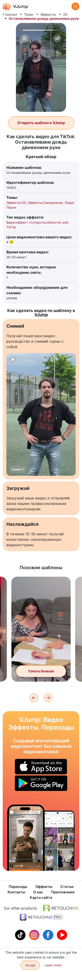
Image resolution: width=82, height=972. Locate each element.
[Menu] (75, 6)
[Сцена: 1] (41, 414)
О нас (38, 892)
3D (65, 14)
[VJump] (15, 6)
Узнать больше (41, 671)
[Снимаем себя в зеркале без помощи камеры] (26, 838)
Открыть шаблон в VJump (41, 122)
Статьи (67, 886)
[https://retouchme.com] (61, 908)
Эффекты (48, 14)
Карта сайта (41, 897)
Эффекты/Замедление (45, 202)
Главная (10, 14)
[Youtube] (62, 934)
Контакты (16, 892)
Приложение (62, 892)
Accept (30, 965)
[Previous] (34, 697)
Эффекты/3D (16, 202)
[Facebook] (48, 934)
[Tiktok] (21, 934)
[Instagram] (35, 934)
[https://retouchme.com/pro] (41, 917)
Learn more (53, 965)
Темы (28, 14)
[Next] (48, 697)
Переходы (18, 886)
